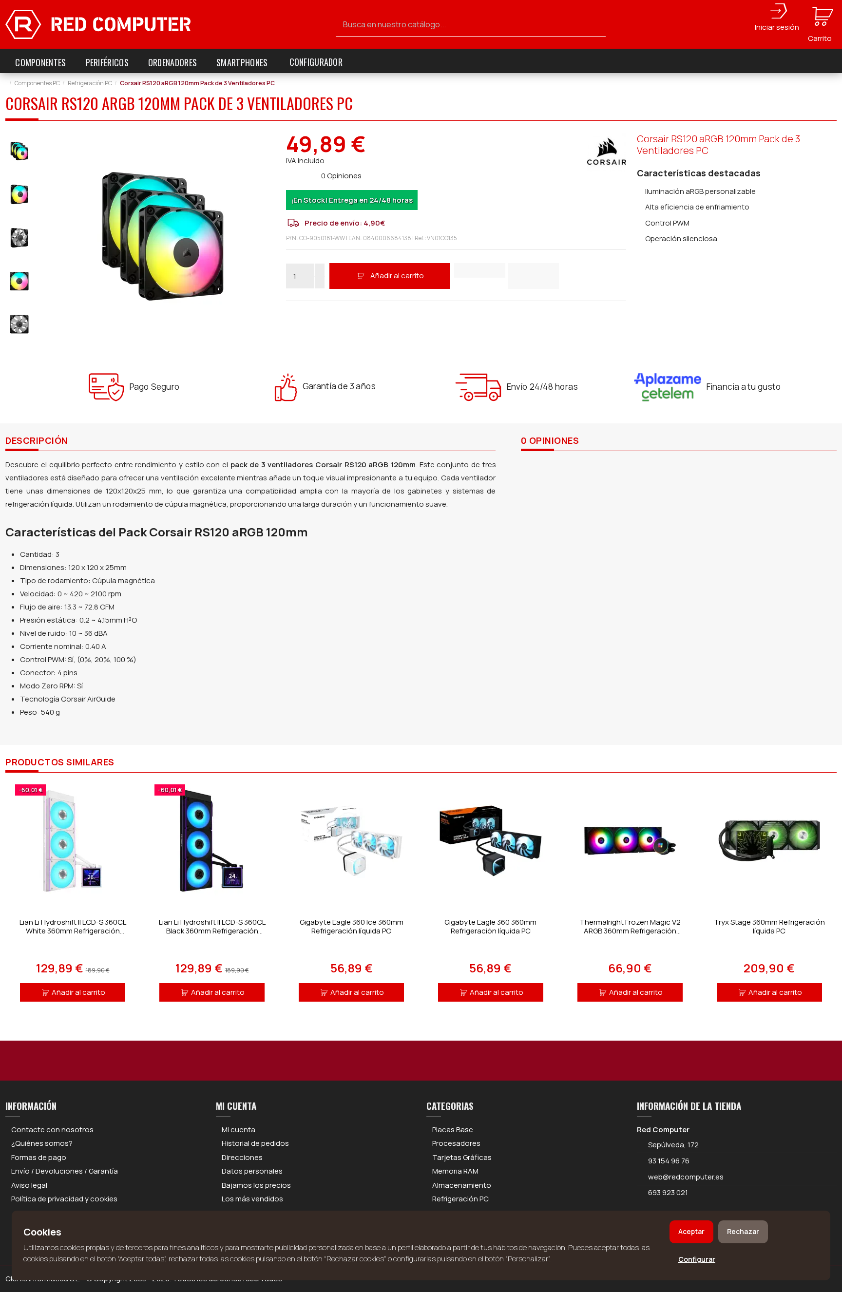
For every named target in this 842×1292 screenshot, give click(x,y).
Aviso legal (29, 1185)
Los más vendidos (252, 1199)
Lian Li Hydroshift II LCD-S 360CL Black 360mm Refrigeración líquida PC (212, 931)
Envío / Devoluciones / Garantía (64, 1171)
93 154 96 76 (668, 1161)
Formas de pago (38, 1157)
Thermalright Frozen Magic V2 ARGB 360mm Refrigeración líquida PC (630, 931)
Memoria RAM (455, 1171)
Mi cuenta (238, 1129)
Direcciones (242, 1157)
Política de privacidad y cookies (64, 1199)
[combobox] (471, 25)
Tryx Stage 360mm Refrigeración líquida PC (769, 926)
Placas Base (452, 1129)
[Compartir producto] (533, 276)
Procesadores (456, 1143)
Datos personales (252, 1171)
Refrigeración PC (460, 1199)
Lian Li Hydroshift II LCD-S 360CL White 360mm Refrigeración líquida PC (72, 931)
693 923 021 (667, 1192)
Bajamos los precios (256, 1185)
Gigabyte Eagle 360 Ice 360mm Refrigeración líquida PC (351, 926)
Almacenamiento (461, 1185)
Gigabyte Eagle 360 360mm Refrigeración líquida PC (490, 926)
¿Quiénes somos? (42, 1143)
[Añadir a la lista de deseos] (479, 270)
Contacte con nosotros (52, 1129)
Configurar (696, 1259)
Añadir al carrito (397, 275)
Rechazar (743, 1231)
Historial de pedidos (255, 1143)
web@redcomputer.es (686, 1177)
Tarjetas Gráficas (462, 1157)
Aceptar (691, 1231)
